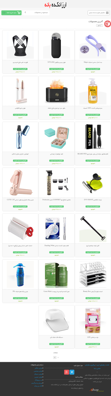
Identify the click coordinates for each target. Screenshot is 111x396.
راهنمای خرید (100, 365)
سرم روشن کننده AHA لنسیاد (92, 108)
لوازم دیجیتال (38, 374)
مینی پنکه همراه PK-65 (20, 291)
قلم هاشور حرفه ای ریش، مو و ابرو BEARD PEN (93, 154)
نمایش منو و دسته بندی (97, 13)
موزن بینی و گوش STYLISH (57, 62)
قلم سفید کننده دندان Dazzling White (57, 246)
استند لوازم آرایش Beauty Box (93, 291)
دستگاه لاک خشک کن (56, 337)
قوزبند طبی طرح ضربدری (20, 62)
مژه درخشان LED (92, 337)
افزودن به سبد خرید (93, 69)
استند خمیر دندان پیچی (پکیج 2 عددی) (20, 246)
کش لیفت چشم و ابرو (92, 246)
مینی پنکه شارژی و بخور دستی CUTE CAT (20, 200)
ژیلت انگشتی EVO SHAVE (93, 200)
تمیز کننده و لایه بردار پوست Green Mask (56, 291)
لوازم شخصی (38, 371)
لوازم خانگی (38, 368)
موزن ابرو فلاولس (20, 108)
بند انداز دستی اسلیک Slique (93, 62)
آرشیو (99, 25)
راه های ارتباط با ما (77, 388)
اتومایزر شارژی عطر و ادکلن (20, 154)
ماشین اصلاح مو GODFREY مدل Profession (57, 200)
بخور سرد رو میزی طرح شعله (56, 108)
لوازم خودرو (38, 377)
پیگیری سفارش (90, 365)
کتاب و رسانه (38, 386)
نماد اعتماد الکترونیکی (76, 381)
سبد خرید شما (11, 13)
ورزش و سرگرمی (36, 383)
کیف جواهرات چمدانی (56, 154)
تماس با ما (97, 368)
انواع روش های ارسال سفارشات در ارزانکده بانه (67, 385)
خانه (107, 365)
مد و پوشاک (38, 380)
